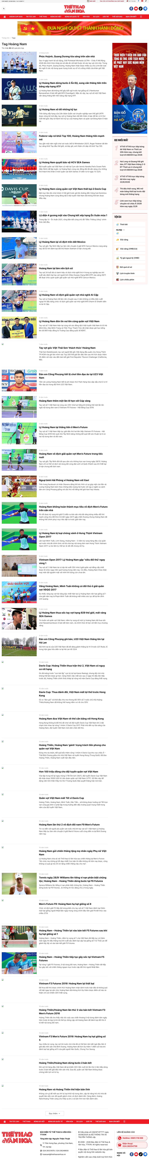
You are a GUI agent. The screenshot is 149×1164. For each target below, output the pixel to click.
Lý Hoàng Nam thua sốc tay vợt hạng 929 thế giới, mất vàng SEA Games (72, 614)
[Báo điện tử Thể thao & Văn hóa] (74, 9)
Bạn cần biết (131, 17)
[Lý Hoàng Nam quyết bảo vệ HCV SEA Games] (19, 168)
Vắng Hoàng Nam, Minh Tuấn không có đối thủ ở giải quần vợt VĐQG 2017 (71, 588)
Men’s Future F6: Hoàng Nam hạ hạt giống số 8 (65, 904)
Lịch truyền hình (127, 273)
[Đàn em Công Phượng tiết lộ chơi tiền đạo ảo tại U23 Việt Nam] (19, 380)
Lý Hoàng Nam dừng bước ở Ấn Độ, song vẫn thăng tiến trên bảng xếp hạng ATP (73, 85)
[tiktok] (141, 9)
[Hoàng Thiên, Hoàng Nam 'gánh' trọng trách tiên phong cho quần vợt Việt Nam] (19, 751)
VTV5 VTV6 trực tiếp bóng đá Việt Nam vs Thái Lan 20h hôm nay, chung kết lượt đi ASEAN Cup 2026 (132, 150)
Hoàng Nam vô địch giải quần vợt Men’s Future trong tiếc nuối (71, 455)
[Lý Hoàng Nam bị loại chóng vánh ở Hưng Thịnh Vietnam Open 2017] (19, 539)
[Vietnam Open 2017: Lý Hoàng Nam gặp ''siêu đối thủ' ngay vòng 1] (19, 566)
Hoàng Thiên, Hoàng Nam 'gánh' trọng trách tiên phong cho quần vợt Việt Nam (72, 747)
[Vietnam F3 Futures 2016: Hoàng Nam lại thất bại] (19, 990)
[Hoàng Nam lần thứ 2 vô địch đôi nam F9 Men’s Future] (19, 831)
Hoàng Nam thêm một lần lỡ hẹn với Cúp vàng (64, 400)
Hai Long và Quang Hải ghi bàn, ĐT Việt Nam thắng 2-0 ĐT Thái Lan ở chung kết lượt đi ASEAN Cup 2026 (132, 165)
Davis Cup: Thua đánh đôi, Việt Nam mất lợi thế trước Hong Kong (72, 694)
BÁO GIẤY (93, 1)
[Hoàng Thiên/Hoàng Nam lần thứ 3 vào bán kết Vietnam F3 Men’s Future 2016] (19, 1016)
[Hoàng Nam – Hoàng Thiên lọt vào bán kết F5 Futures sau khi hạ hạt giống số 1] (19, 937)
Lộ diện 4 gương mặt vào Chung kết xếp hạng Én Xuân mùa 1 (73, 215)
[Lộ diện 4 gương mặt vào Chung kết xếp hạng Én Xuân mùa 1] (19, 221)
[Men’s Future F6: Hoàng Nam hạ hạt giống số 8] (19, 910)
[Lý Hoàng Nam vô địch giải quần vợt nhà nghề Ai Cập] (19, 301)
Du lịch (96, 17)
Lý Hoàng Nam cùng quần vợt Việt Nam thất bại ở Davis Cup (72, 189)
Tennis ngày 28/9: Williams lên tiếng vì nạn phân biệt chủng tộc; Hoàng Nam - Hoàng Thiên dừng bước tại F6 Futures (72, 879)
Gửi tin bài (131, 1)
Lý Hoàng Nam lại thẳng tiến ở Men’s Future (63, 427)
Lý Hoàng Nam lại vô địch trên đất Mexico (62, 242)
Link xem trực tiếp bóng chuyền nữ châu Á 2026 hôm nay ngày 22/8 (131, 203)
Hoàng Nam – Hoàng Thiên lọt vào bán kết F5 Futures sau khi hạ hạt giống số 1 (73, 932)
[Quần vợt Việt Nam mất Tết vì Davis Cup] (19, 804)
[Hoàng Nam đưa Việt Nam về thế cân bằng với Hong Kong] (19, 725)
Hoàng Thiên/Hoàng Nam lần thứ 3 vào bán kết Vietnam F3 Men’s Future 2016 (72, 1012)
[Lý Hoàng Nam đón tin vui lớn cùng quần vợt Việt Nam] (19, 327)
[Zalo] (145, 9)
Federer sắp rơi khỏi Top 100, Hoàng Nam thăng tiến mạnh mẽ (71, 138)
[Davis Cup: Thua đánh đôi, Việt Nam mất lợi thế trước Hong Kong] (19, 698)
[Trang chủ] (5, 16)
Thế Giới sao (117, 17)
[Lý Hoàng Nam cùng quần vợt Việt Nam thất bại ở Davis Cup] (19, 195)
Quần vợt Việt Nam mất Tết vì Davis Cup (61, 798)
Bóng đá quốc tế (72, 17)
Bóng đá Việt (56, 17)
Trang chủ (5, 38)
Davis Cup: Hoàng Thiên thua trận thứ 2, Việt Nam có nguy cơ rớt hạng (72, 667)
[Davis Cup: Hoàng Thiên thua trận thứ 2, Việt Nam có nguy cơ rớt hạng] (19, 672)
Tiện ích (117, 216)
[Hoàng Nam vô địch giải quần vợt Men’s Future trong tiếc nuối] (19, 460)
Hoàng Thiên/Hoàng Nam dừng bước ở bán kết (65, 1063)
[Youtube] (142, 1)
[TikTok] (146, 1)
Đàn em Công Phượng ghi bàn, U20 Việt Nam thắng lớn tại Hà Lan (71, 641)
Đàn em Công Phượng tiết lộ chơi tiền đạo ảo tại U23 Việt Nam (71, 376)
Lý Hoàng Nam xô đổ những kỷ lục (58, 109)
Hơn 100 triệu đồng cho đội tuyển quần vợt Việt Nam (68, 771)
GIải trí (106, 17)
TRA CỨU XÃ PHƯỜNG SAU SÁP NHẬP (112, 1)
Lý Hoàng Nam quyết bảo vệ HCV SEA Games (64, 162)
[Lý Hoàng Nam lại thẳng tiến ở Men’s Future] (19, 433)
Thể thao (43, 17)
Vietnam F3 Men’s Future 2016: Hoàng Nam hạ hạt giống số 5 (72, 1038)
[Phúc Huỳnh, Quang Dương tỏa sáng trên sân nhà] (19, 62)
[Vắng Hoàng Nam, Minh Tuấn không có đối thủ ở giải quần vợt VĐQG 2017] (19, 592)
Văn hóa (86, 17)
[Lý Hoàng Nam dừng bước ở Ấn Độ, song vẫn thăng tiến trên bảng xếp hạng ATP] (19, 89)
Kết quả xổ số (126, 267)
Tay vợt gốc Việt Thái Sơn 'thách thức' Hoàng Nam (67, 347)
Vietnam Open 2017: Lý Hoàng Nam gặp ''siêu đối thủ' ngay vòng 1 (72, 561)
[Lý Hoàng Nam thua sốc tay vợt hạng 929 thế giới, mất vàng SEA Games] (19, 619)
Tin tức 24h (31, 17)
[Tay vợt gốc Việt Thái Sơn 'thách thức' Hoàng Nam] (19, 354)
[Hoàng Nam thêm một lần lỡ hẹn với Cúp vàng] (19, 407)
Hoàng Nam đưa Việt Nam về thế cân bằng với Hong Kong (71, 718)
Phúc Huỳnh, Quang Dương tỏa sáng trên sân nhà (67, 56)
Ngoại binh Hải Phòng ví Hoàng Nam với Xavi (64, 480)
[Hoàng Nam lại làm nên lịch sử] (19, 274)
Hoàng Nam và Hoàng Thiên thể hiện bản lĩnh (64, 1089)
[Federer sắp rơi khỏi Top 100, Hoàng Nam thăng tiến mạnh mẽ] (19, 142)
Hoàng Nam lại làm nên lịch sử (56, 268)
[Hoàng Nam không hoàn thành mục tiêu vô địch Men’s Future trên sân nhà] (19, 513)
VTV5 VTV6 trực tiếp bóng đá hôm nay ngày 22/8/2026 (132, 179)
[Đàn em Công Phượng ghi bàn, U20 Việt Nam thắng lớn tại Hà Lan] (19, 645)
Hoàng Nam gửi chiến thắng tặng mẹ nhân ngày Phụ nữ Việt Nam (72, 853)
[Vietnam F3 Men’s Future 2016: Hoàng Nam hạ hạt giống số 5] (19, 1043)
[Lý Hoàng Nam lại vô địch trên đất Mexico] (19, 248)
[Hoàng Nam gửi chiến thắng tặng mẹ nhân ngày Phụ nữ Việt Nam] (19, 857)
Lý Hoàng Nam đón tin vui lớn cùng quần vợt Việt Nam (69, 321)
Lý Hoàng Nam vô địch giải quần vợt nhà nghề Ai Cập (68, 294)
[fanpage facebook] (131, 9)
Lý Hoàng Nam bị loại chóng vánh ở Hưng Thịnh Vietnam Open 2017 (70, 535)
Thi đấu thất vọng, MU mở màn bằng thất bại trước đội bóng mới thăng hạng (132, 191)
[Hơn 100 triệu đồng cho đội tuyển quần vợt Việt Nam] (19, 778)
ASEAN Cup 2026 (15, 17)
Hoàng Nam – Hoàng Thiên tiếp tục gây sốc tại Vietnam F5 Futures (71, 959)
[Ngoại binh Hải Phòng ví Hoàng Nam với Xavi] (19, 486)
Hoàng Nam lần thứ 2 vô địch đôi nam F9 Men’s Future (69, 824)
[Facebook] (138, 1)
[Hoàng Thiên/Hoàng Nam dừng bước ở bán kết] (19, 1069)
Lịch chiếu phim (127, 279)
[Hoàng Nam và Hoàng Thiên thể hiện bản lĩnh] (19, 1096)
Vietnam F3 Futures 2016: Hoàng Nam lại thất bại (66, 983)
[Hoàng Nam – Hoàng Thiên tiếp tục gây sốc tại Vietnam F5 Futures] (19, 963)
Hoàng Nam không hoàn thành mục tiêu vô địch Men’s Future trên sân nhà (73, 508)
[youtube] (136, 9)
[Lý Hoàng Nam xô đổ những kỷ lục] (19, 115)
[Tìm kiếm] (4, 9)
